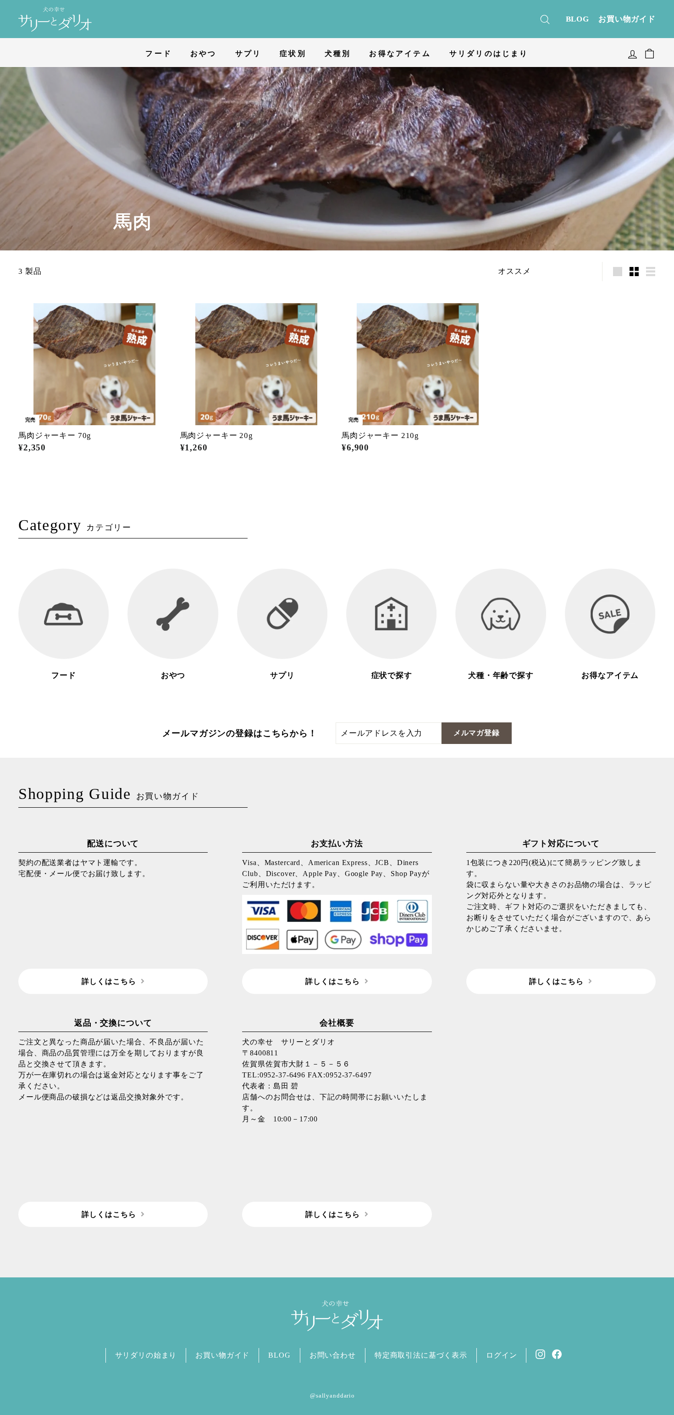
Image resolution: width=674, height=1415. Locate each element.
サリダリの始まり (146, 1355)
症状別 (293, 53)
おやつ (203, 53)
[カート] (649, 52)
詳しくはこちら (109, 981)
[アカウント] (632, 52)
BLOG (577, 19)
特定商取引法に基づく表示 (421, 1355)
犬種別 (338, 53)
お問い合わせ (332, 1355)
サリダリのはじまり (489, 53)
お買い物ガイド (627, 19)
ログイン (501, 1355)
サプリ (248, 53)
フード (158, 53)
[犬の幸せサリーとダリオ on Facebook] (557, 1353)
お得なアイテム (400, 53)
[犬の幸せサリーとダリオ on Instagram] (540, 1353)
